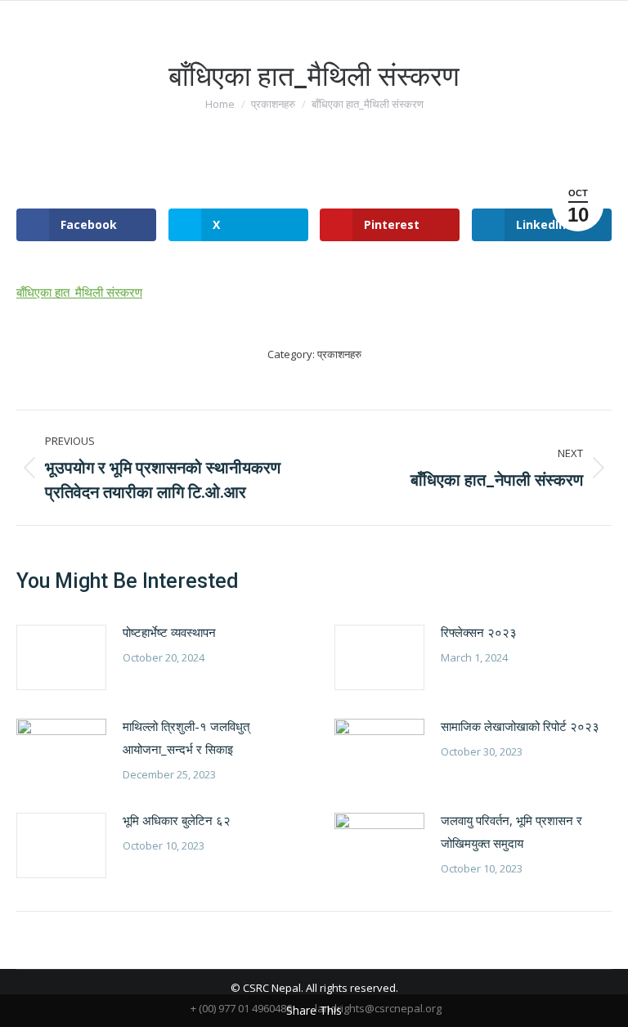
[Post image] (61, 657)
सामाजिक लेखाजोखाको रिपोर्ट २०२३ (520, 726)
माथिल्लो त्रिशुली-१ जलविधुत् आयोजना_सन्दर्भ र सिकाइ (186, 737)
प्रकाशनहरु (339, 354)
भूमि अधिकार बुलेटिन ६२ (177, 820)
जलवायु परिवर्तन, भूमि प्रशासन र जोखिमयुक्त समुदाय (511, 831)
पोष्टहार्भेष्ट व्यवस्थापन (169, 632)
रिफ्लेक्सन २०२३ (479, 632)
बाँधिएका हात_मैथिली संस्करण (79, 292)
